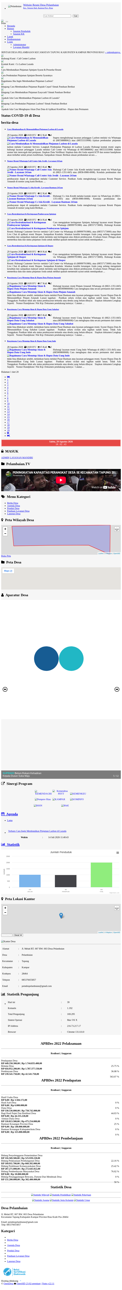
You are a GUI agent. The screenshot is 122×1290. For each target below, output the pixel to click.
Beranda (11, 26)
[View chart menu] (117, 852)
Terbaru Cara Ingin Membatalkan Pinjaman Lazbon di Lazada (37, 824)
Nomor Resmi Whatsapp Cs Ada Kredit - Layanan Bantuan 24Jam (35, 187)
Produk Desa (13, 508)
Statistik (12, 844)
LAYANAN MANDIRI (21, 457)
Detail (16, 935)
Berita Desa (12, 503)
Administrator (19, 44)
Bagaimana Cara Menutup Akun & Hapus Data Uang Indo (31, 341)
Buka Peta (6, 556)
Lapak (10, 36)
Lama (9, 820)
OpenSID (116, 553)
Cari (75, 16)
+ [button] (5, 529)
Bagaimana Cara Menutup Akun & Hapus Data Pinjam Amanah (34, 277)
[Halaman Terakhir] (8, 435)
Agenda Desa (13, 505)
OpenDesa (9, 1283)
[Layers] (117, 529)
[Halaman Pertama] (8, 377)
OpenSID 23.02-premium (28, 1283)
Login (10, 42)
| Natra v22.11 (47, 1283)
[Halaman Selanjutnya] (8, 433)
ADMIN (5, 457)
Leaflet (100, 553)
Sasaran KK (19, 34)
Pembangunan (14, 39)
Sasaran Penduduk (21, 31)
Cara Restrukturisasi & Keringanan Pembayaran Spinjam (31, 214)
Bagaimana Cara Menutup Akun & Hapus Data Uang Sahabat (33, 309)
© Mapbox (108, 553)
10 (8, 403)
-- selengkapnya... (92, 52)
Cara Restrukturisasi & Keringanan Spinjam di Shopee (30, 246)
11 (8, 406)
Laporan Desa (13, 513)
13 (8, 411)
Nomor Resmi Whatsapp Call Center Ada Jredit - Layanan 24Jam (34, 161)
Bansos (10, 28)
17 (8, 422)
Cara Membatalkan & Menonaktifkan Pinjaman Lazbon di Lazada (35, 129)
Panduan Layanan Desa (18, 511)
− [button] (5, 533)
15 (8, 417)
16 (8, 419)
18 (8, 425)
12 (8, 409)
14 (8, 414)
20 (8, 430)
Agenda (11, 814)
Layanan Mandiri (21, 47)
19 (8, 427)
